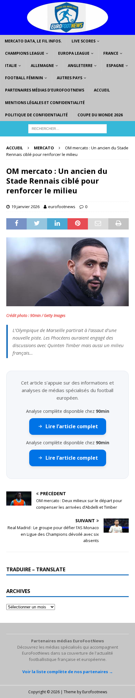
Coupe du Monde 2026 (100, 115)
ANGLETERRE (80, 65)
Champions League (24, 53)
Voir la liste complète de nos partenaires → (67, 671)
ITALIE (11, 65)
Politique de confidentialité (36, 115)
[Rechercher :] (67, 128)
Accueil (102, 90)
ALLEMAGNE (42, 65)
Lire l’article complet (72, 426)
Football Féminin (24, 77)
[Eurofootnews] (67, 31)
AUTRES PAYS (69, 77)
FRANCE (110, 53)
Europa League (73, 53)
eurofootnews (61, 206)
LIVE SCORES (83, 41)
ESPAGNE (115, 65)
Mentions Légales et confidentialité (45, 102)
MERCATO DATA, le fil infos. (33, 41)
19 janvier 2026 (25, 206)
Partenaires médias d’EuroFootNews (44, 90)
